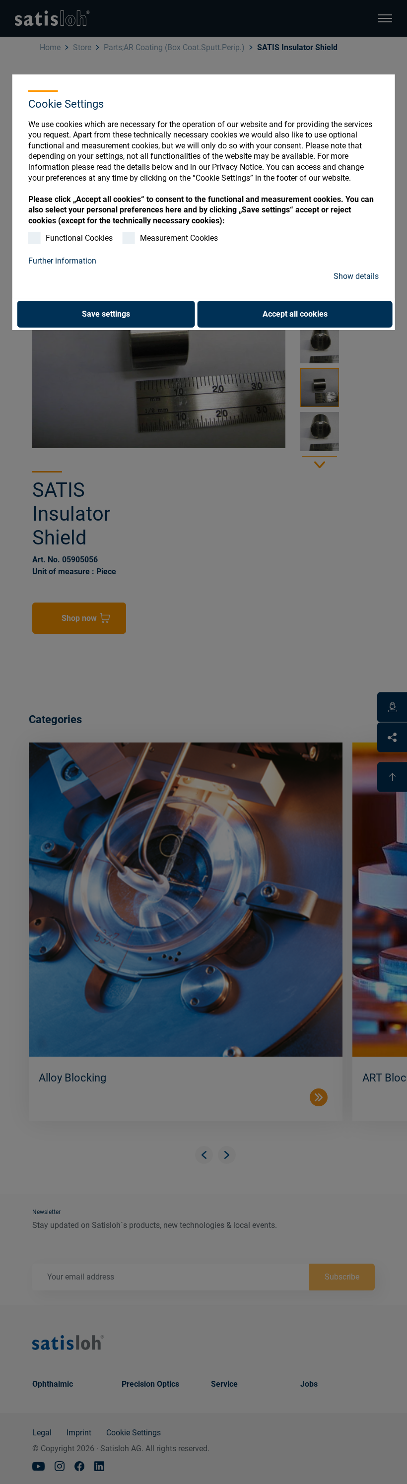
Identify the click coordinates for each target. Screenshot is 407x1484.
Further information (62, 261)
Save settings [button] (106, 314)
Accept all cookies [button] (295, 314)
